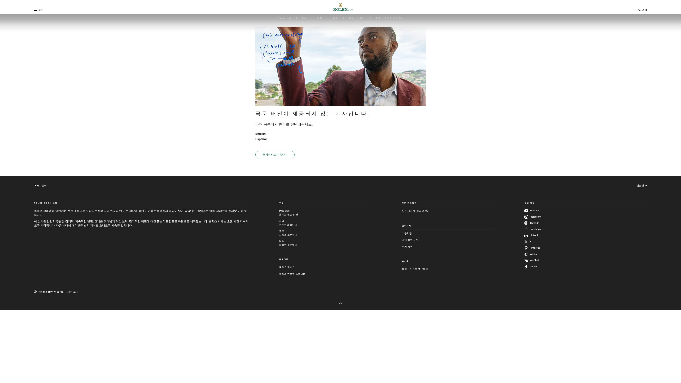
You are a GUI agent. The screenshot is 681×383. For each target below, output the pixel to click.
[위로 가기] (341, 303)
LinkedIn (534, 235)
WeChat (534, 260)
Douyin (534, 266)
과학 (288, 233)
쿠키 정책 (407, 246)
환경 (288, 223)
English (260, 133)
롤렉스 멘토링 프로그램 (292, 273)
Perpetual (288, 212)
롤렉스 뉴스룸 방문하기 (415, 269)
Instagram (535, 216)
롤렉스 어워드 (287, 267)
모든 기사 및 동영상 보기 (416, 210)
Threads (534, 222)
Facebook (535, 229)
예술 (288, 243)
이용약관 (407, 233)
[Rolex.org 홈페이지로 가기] (340, 7)
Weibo (533, 253)
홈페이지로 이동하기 (275, 154)
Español (261, 139)
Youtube (534, 210)
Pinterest (535, 247)
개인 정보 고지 (410, 239)
